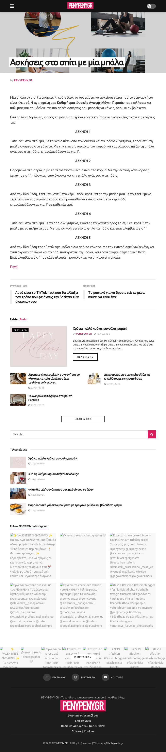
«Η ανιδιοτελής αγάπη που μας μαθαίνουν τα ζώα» (61, 489)
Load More (83, 419)
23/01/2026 (37, 388)
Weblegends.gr (114, 743)
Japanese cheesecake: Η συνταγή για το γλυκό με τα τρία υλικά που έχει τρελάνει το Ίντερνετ (54, 378)
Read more (87, 357)
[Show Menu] (12, 6)
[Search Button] (152, 434)
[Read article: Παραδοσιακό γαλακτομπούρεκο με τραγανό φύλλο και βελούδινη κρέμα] (18, 509)
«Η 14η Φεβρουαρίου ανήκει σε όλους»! (53, 474)
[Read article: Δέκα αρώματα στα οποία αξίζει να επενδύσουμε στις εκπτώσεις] (94, 378)
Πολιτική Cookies (83, 731)
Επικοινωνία (83, 720)
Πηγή (14, 267)
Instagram (84, 657)
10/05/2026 (103, 334)
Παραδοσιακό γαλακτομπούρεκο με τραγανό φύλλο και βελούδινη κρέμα (75, 505)
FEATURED (20, 330)
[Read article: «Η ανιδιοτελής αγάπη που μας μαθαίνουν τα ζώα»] (18, 493)
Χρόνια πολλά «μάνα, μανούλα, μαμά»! (100, 328)
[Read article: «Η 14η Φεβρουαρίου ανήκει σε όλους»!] (18, 478)
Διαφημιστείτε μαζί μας (83, 715)
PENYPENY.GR (23, 80)
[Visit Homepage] (80, 6)
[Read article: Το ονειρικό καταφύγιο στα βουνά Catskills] (18, 400)
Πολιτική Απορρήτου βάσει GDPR (83, 726)
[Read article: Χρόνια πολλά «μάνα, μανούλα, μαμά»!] (38, 346)
